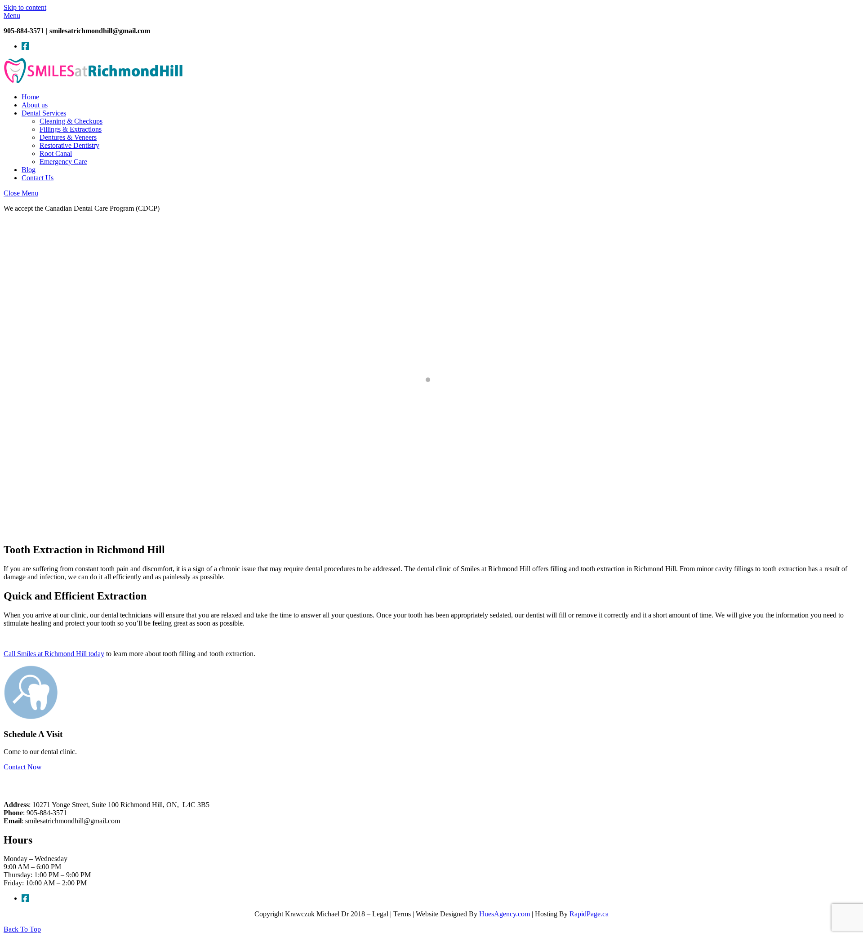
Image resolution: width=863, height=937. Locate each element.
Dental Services (44, 113)
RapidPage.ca (589, 914)
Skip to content (25, 7)
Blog (29, 169)
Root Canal (56, 153)
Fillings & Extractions (71, 129)
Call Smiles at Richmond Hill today (54, 653)
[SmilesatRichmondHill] (93, 81)
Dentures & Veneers (68, 137)
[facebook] (25, 46)
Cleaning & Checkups (71, 121)
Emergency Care (63, 161)
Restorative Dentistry (69, 145)
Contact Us (37, 178)
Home (30, 97)
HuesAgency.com (504, 914)
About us (35, 105)
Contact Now (23, 767)
